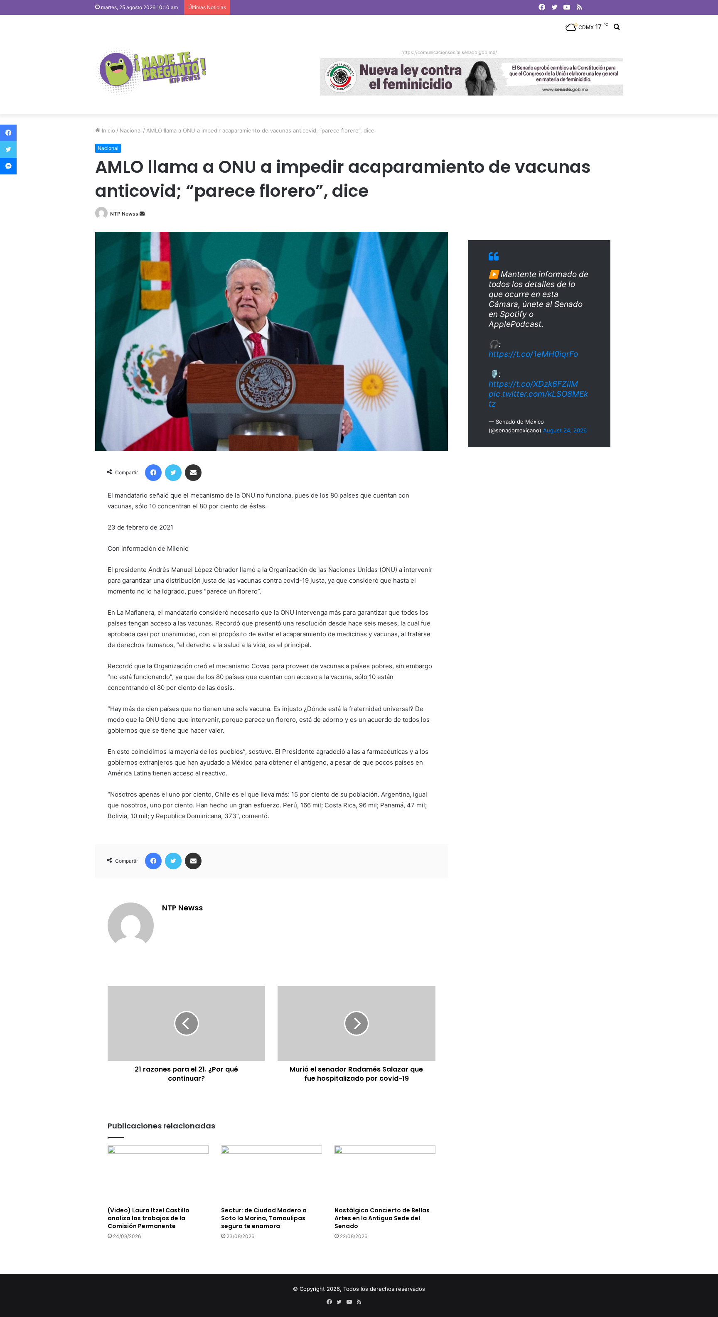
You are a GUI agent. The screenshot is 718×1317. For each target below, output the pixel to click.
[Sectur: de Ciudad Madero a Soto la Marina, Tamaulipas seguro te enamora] (271, 1173)
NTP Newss (124, 214)
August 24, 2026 (565, 430)
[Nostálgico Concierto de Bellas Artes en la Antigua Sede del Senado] (384, 1173)
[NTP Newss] (150, 72)
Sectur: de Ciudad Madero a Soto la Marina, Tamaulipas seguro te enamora (264, 1218)
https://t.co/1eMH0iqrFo (533, 354)
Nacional (131, 130)
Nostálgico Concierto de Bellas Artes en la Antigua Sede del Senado (382, 1218)
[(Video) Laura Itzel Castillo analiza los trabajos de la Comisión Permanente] (158, 1173)
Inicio (107, 130)
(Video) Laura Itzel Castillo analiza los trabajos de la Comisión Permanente (148, 1218)
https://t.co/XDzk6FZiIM (533, 384)
